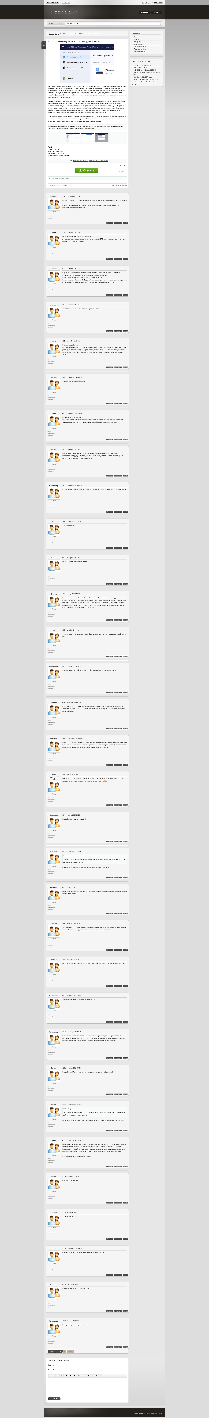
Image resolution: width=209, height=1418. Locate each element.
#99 (63, 996)
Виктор (54, 594)
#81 (63, 341)
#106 (64, 1249)
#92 (63, 738)
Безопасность (138, 44)
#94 (63, 815)
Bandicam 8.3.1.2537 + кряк (143, 77)
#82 (63, 377)
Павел (53, 1140)
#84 (63, 449)
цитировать (117, 222)
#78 (63, 232)
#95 (63, 851)
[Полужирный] (50, 1375)
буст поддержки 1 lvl (53, 777)
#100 (64, 1032)
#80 (63, 305)
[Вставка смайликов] (79, 1375)
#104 (64, 1176)
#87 (63, 558)
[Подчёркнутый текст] (58, 1375)
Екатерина (53, 996)
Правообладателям (140, 1413)
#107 (64, 1285)
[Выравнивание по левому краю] (66, 1375)
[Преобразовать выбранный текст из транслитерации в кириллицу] (96, 1375)
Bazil (54, 233)
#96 (63, 887)
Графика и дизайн (140, 46)
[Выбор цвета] (84, 1375)
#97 (63, 923)
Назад (51, 1351)
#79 (63, 269)
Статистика (66, 2)
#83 (63, 413)
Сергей (54, 923)
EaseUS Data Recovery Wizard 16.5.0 (146, 79)
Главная (144, 12)
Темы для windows (140, 49)
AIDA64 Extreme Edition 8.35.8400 (145, 70)
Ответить (109, 222)
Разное (136, 39)
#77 (63, 196)
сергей (54, 960)
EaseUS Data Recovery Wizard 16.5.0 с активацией (90, 161)
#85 (63, 485)
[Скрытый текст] (88, 1375)
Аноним (53, 702)
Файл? (66, 178)
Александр (53, 486)
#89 (63, 630)
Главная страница (52, 2)
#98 (63, 959)
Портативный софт (140, 51)
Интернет (137, 42)
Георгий (53, 887)
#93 (63, 774)
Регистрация (158, 2)
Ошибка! (64, 185)
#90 (63, 666)
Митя (54, 413)
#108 (64, 1321)
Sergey (54, 1068)
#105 (64, 1212)
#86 (63, 522)
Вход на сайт (146, 2)
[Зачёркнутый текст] (62, 1375)
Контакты (156, 12)
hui (53, 522)
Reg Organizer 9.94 (140, 68)
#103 (64, 1140)
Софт (57, 34)
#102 (64, 1104)
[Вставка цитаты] (92, 1375)
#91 (63, 702)
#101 (64, 1068)
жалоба (125, 222)
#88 (63, 594)
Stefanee (53, 738)
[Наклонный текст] (54, 1375)
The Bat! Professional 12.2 (142, 65)
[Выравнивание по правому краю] (74, 1375)
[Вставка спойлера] (100, 1375)
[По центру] (70, 1375)
